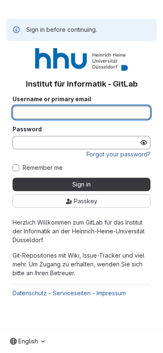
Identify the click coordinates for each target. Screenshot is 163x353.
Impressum (111, 293)
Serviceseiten (72, 293)
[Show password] (143, 142)
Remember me (43, 167)
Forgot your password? (118, 154)
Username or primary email (52, 99)
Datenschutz (30, 293)
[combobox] (27, 341)
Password (27, 129)
